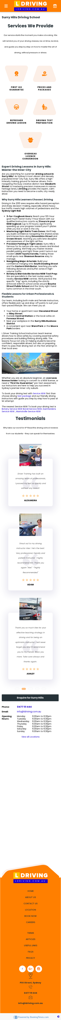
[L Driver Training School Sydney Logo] (30, 6)
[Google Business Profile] (30, 969)
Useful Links (30, 945)
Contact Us (30, 903)
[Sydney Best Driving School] (44, 110)
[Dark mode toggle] (58, 1016)
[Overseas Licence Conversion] (30, 145)
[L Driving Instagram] (38, 969)
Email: (5, 711)
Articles (30, 939)
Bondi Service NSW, (33, 408)
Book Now (30, 916)
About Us (30, 897)
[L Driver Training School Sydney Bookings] (54, 5)
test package (24, 395)
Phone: (6, 707)
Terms (30, 932)
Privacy (30, 957)
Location (30, 909)
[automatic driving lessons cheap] (16, 110)
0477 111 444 (24, 707)
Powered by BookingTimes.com (33, 1017)
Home (31, 891)
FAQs (30, 951)
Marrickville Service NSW (28, 411)
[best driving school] (44, 77)
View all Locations (30, 736)
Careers (30, 922)
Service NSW (39, 393)
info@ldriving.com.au (29, 711)
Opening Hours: (7, 717)
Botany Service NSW (12, 408)
